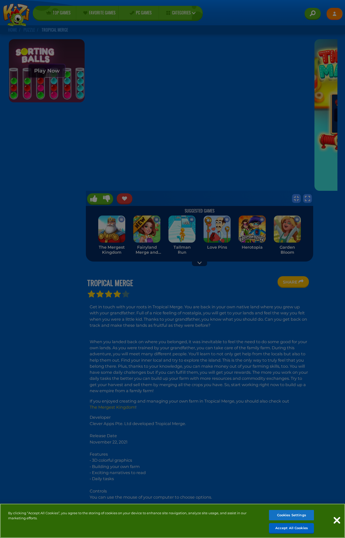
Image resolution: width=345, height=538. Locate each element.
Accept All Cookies (291, 528)
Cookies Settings (291, 515)
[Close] (336, 520)
